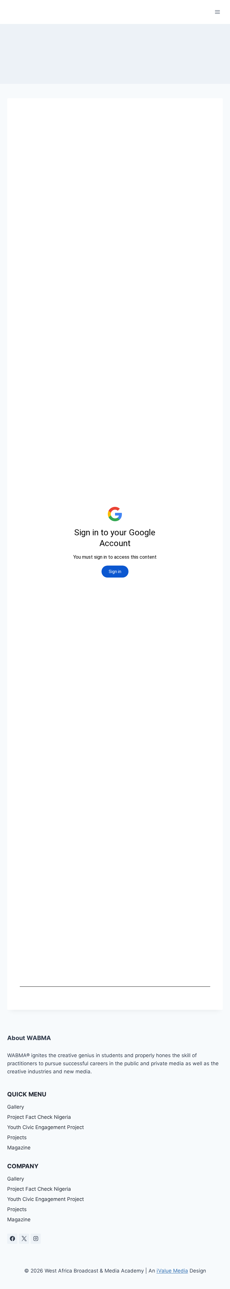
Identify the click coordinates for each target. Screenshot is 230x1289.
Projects (17, 1137)
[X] (24, 1239)
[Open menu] (217, 11)
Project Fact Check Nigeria (39, 1117)
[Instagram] (36, 1239)
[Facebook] (12, 1239)
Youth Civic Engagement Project (45, 1127)
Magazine (19, 1148)
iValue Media (172, 1271)
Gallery (15, 1107)
